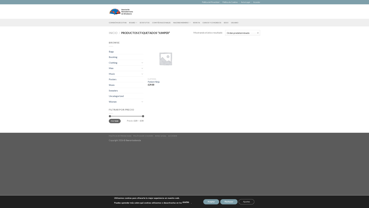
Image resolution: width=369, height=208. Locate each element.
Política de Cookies (230, 2)
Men (111, 68)
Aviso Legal (245, 2)
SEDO (226, 23)
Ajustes (246, 201)
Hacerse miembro (181, 23)
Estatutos (145, 23)
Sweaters (113, 90)
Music (112, 73)
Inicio (113, 33)
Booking (113, 57)
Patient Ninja (154, 82)
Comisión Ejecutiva (118, 23)
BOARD (132, 23)
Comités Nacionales (161, 23)
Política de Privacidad (210, 2)
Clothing (113, 62)
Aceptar (211, 201)
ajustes (185, 202)
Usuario (235, 23)
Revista (196, 23)
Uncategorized (116, 96)
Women (113, 101)
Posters (112, 79)
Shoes (112, 84)
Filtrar (114, 121)
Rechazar (229, 201)
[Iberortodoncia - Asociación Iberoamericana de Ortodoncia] (121, 12)
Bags (111, 51)
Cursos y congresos (212, 23)
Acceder (256, 2)
